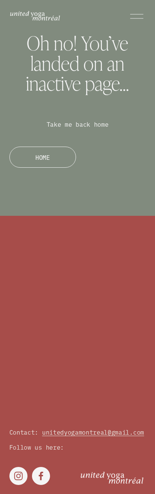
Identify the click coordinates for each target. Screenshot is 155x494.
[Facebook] (41, 476)
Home (42, 157)
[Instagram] (18, 476)
